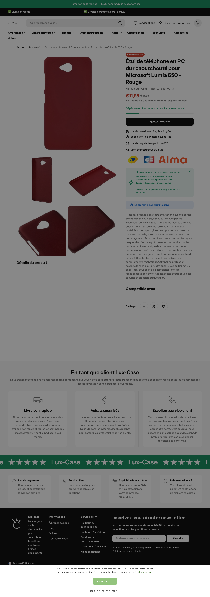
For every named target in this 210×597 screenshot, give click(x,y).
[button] (105, 591)
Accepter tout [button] (105, 581)
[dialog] (105, 581)
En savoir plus (146, 572)
